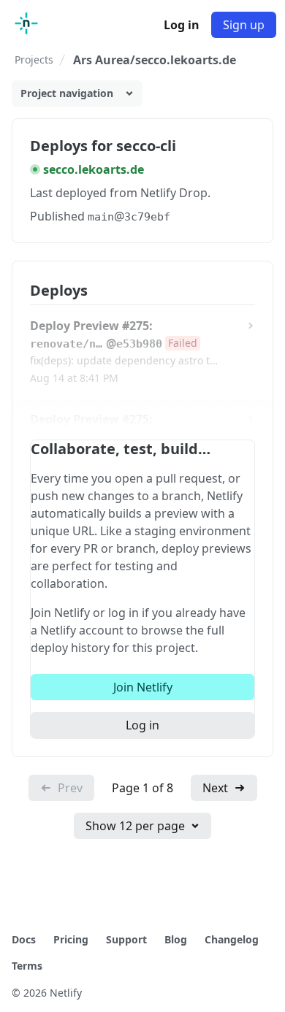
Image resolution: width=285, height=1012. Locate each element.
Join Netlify (142, 687)
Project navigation (66, 93)
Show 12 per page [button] (135, 826)
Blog (175, 939)
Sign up (244, 25)
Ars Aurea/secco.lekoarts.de (154, 60)
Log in (182, 25)
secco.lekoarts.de (93, 169)
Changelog (232, 939)
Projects (34, 59)
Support (126, 939)
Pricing (70, 939)
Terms (27, 966)
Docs (24, 939)
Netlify (66, 993)
